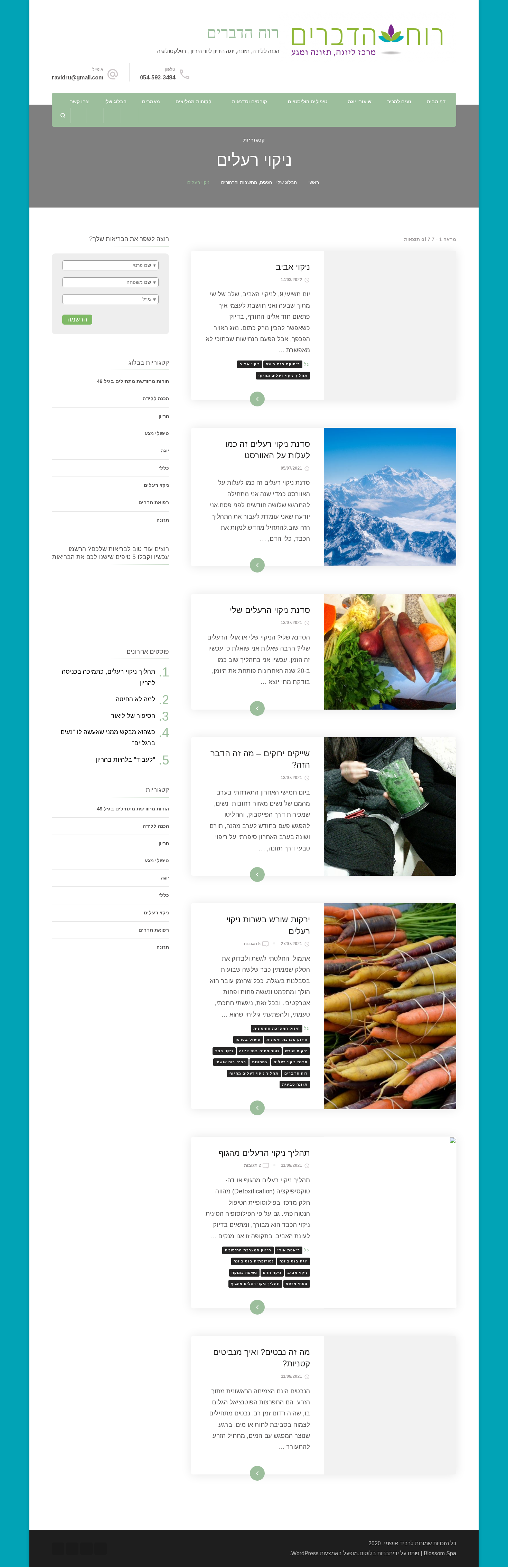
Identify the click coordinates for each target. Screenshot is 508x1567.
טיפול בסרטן (248, 1039)
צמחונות (260, 1062)
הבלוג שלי (115, 101)
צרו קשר (79, 101)
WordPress (305, 1553)
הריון (164, 416)
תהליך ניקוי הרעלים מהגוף (264, 1152)
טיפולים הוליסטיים (307, 101)
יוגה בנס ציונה (294, 1261)
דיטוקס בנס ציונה (283, 364)
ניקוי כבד (224, 1051)
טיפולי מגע (156, 433)
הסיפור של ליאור (133, 715)
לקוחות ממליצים (193, 101)
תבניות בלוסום (376, 1553)
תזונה (163, 520)
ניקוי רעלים (156, 485)
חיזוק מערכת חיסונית (287, 1039)
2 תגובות (252, 1166)
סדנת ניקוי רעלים (291, 1062)
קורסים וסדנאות (249, 101)
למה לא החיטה (135, 699)
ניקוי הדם (272, 1273)
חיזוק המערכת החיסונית (276, 1028)
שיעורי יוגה (359, 101)
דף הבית (436, 101)
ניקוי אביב (293, 266)
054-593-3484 (157, 77)
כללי (164, 468)
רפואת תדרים (154, 502)
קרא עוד (266, 398)
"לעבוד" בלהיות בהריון (125, 759)
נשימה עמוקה (244, 1273)
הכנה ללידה (156, 398)
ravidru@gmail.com (77, 77)
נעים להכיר (399, 101)
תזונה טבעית (295, 1084)
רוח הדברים (243, 31)
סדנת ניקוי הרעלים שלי (270, 610)
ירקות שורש (296, 1051)
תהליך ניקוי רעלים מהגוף (283, 375)
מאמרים (151, 101)
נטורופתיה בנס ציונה (259, 1051)
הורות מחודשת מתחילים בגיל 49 (133, 381)
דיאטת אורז (288, 1250)
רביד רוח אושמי (231, 1062)
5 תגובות (252, 944)
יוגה (165, 450)
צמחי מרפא (297, 1284)
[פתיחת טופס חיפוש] (63, 115)
